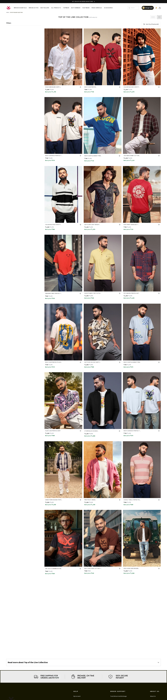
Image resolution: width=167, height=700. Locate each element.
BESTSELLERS (45, 8)
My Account (77, 696)
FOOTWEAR (85, 8)
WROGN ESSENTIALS (20, 8)
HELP (75, 691)
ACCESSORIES (108, 8)
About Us (153, 696)
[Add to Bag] (80, 87)
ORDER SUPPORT (118, 691)
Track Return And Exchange (118, 696)
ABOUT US (154, 691)
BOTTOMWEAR (75, 8)
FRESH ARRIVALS (97, 8)
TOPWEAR (66, 8)
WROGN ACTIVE (33, 8)
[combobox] (134, 8)
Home (7, 12)
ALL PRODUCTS (56, 8)
